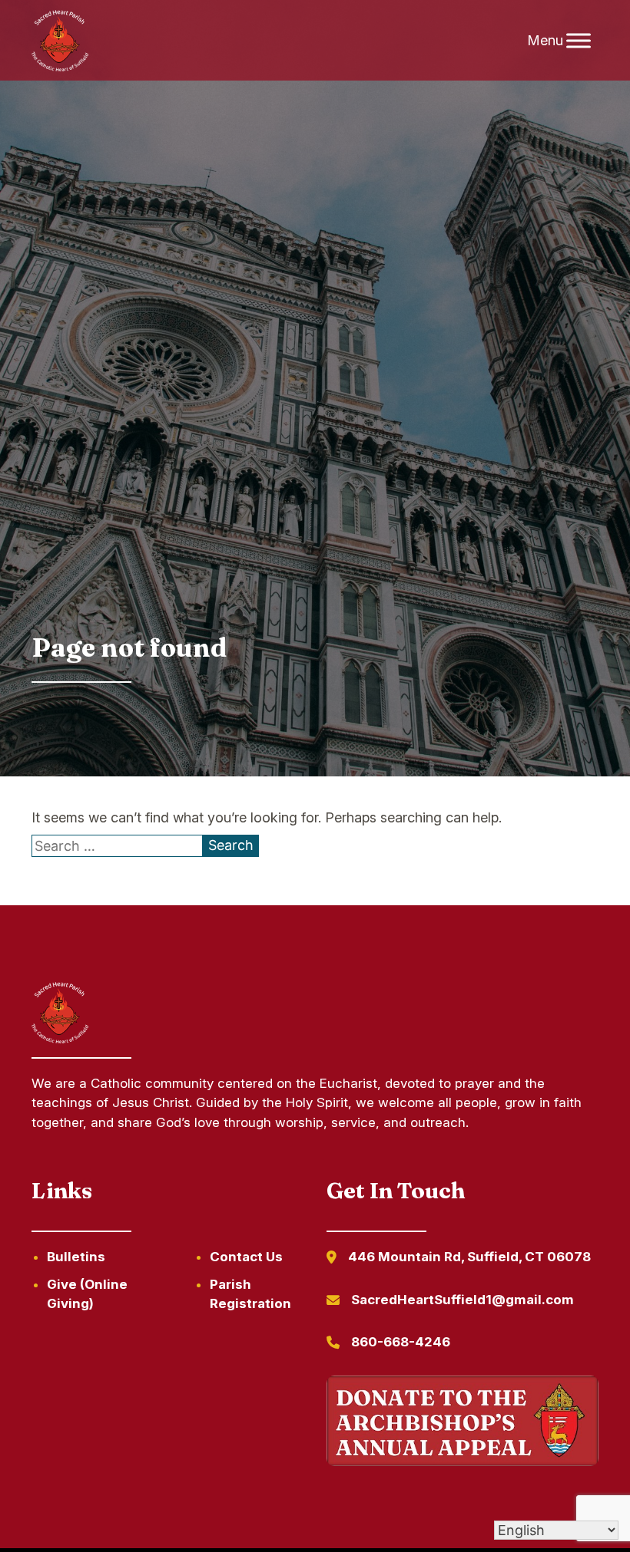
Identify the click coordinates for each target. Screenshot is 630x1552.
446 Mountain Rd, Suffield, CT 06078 (469, 1256)
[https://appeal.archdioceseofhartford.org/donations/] (462, 1423)
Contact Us (246, 1256)
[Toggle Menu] (578, 40)
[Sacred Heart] (60, 40)
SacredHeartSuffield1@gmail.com (462, 1299)
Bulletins (76, 1256)
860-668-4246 (400, 1341)
